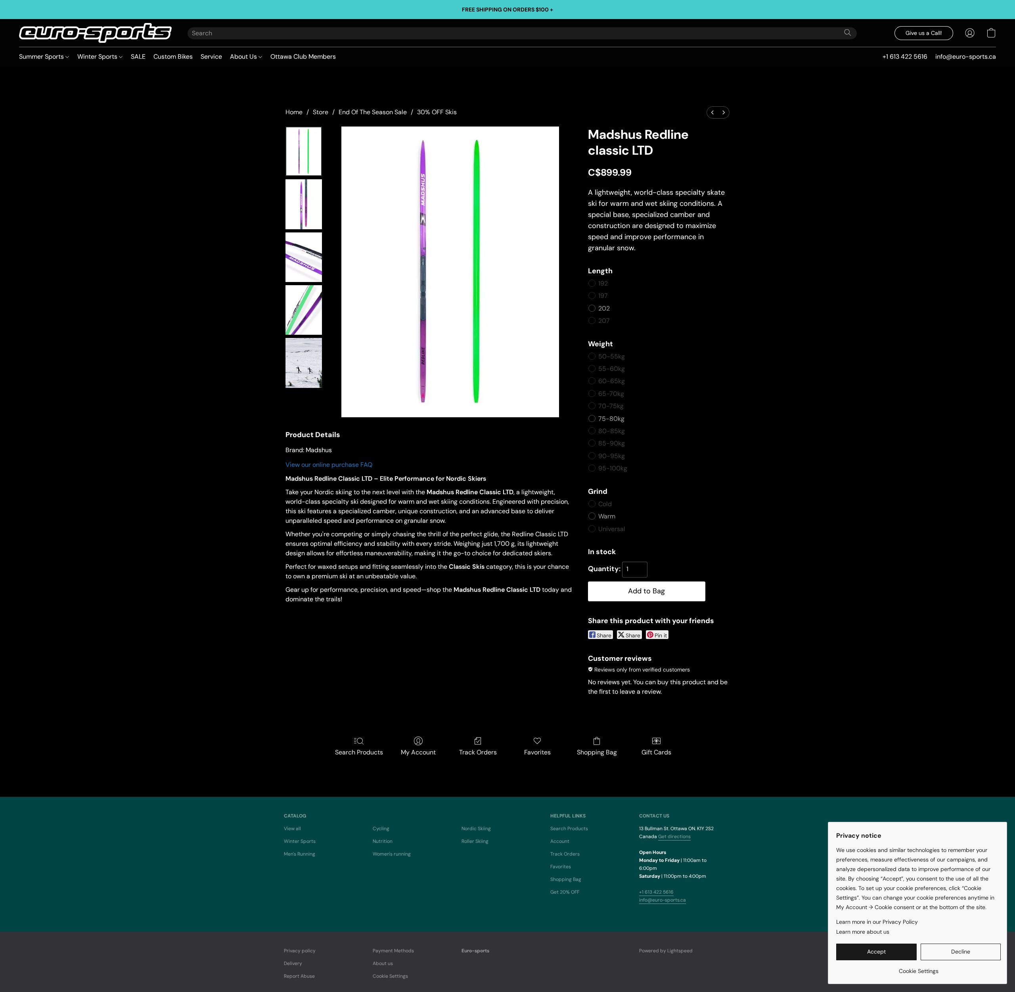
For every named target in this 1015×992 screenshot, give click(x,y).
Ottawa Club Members (303, 56)
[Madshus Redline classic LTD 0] (303, 151)
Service (211, 56)
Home (294, 112)
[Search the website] (848, 32)
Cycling (381, 828)
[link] (918, 968)
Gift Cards (656, 752)
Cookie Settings (390, 976)
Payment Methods (393, 951)
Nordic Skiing (476, 828)
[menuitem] (712, 112)
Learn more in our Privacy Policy (877, 921)
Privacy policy (300, 951)
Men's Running (299, 854)
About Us (244, 56)
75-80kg (611, 418)
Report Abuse (299, 976)
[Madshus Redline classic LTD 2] (303, 257)
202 (604, 308)
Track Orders (478, 752)
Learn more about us (862, 931)
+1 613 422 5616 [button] (905, 56)
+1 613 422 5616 (656, 892)
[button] (95, 33)
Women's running (392, 854)
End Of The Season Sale (373, 112)
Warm (606, 516)
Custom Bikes (173, 56)
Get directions (674, 836)
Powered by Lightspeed (666, 951)
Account (559, 841)
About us (383, 963)
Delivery (293, 963)
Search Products (359, 752)
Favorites (537, 752)
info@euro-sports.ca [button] (965, 56)
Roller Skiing (475, 841)
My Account (418, 752)
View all (292, 828)
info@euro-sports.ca (662, 900)
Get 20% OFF (564, 892)
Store (320, 112)
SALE (138, 56)
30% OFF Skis (437, 112)
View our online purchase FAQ (328, 465)
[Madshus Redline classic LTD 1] (303, 204)
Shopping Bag (597, 752)
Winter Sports (98, 56)
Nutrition (383, 841)
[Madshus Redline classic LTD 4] (303, 363)
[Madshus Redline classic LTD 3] (303, 310)
